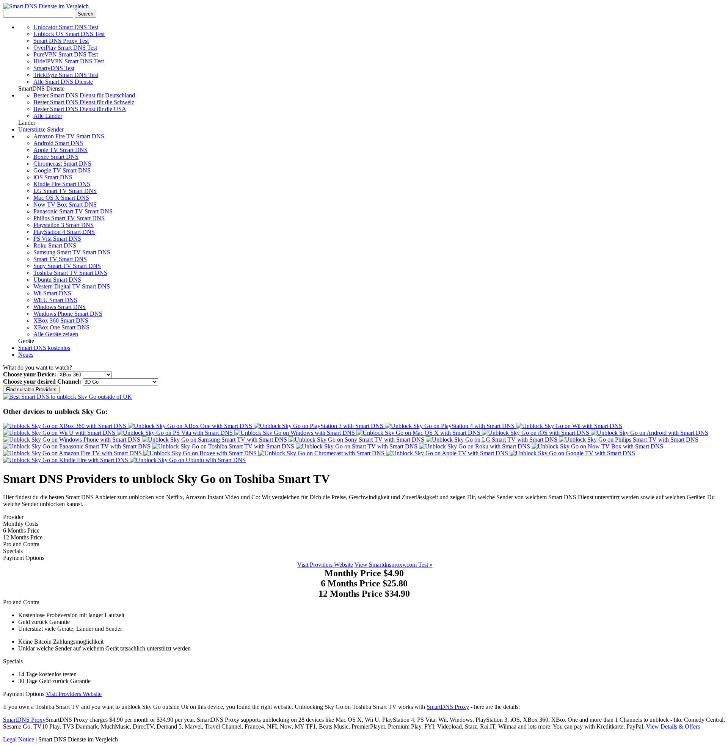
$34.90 (364, 594)
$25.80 (364, 583)
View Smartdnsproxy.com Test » (394, 564)
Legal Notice (18, 739)
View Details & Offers (673, 726)
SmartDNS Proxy (448, 707)
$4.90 (364, 573)
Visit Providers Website (325, 564)
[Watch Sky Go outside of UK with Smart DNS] (67, 396)
